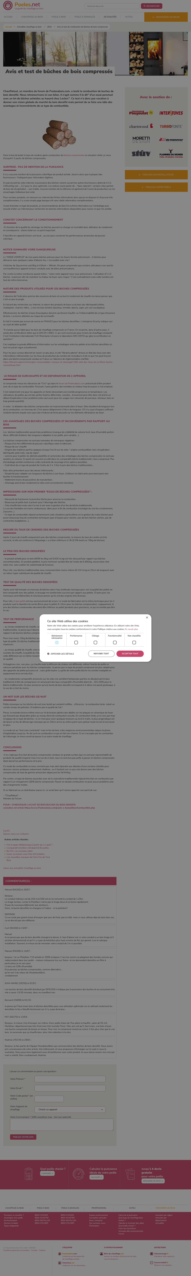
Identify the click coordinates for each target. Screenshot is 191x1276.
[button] (60, 653)
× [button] (147, 618)
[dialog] (95, 638)
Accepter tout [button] (130, 653)
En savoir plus (131, 629)
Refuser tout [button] (101, 653)
